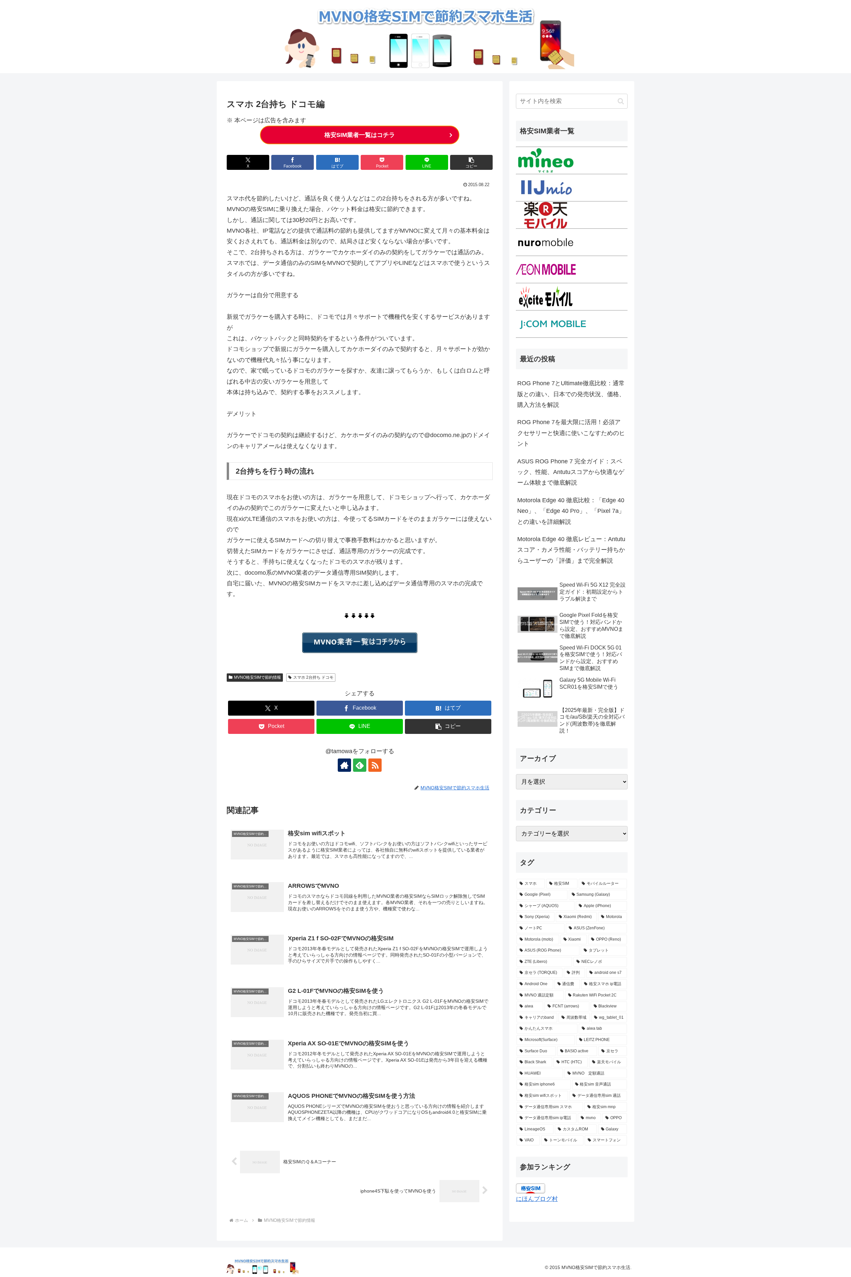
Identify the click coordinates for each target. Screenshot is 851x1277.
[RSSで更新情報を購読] (375, 765)
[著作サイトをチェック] (344, 765)
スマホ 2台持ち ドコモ (313, 677)
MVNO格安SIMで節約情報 (257, 677)
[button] (471, 162)
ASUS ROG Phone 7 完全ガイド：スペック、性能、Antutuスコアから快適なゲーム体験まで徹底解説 (570, 472)
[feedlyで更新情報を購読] (359, 765)
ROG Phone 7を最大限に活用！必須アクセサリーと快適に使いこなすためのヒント (571, 433)
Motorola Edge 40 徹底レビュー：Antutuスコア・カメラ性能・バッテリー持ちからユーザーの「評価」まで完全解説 (571, 550)
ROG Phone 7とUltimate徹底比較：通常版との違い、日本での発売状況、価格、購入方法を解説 (571, 394)
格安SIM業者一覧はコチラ (359, 135)
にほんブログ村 (537, 1199)
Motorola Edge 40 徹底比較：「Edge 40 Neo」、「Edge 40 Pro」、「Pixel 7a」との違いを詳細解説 (571, 511)
